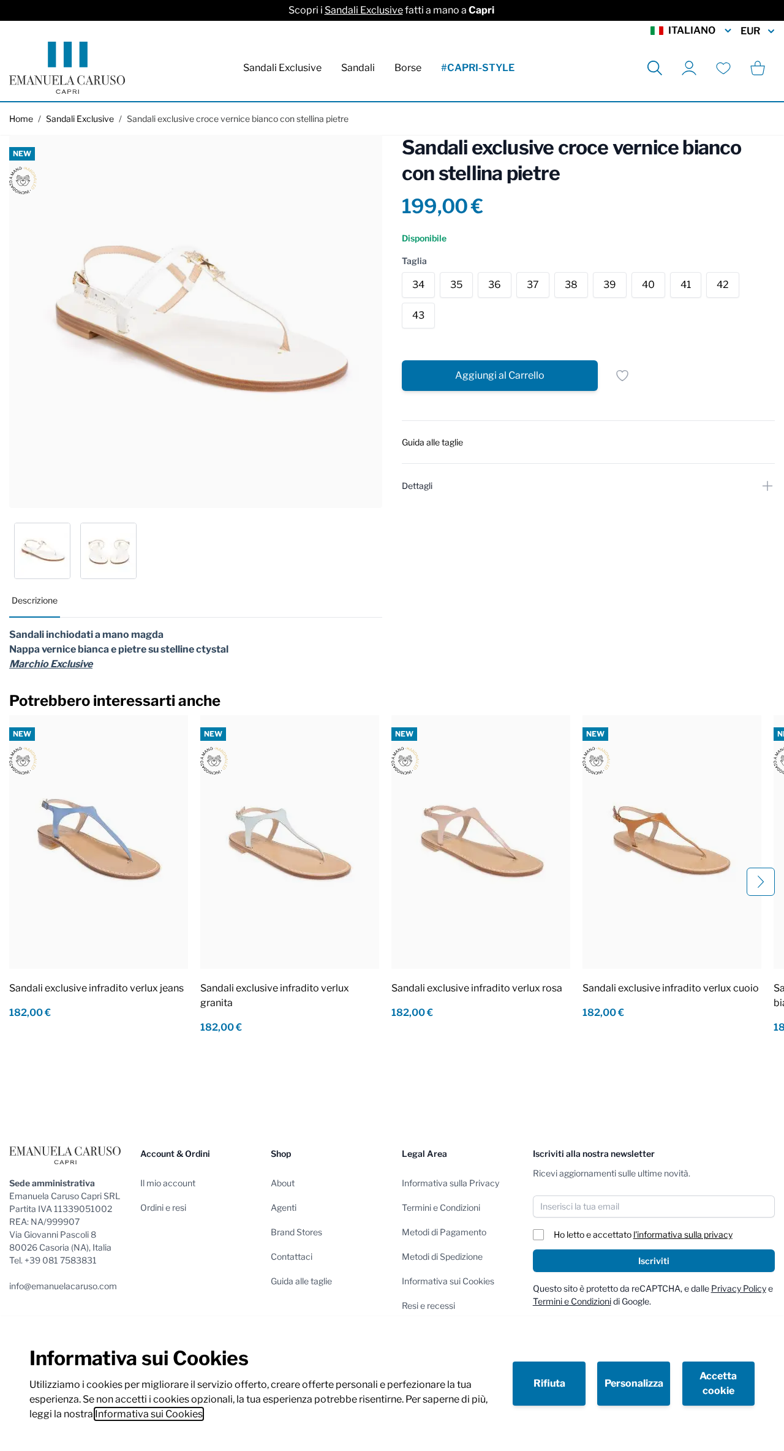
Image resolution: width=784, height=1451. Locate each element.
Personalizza (634, 1383)
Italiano (691, 30)
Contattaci (291, 1256)
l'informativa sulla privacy (683, 1234)
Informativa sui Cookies (149, 1414)
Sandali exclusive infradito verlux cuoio (670, 988)
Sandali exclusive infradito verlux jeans (96, 988)
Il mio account (167, 1183)
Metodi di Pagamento (444, 1232)
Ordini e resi (163, 1207)
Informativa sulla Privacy (450, 1183)
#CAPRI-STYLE (477, 68)
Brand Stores (296, 1232)
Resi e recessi (428, 1305)
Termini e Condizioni (441, 1207)
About (283, 1183)
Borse (407, 68)
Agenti (283, 1207)
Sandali (358, 68)
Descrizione (35, 600)
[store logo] (67, 68)
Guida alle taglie (301, 1281)
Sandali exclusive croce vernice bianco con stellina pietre (238, 118)
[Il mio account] (689, 68)
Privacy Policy (738, 1288)
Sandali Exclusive (364, 10)
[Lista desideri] (723, 68)
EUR (750, 31)
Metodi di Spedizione (442, 1256)
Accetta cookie (718, 1383)
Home (21, 118)
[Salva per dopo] (622, 375)
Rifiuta (549, 1383)
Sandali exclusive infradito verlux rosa (476, 988)
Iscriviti (653, 1261)
